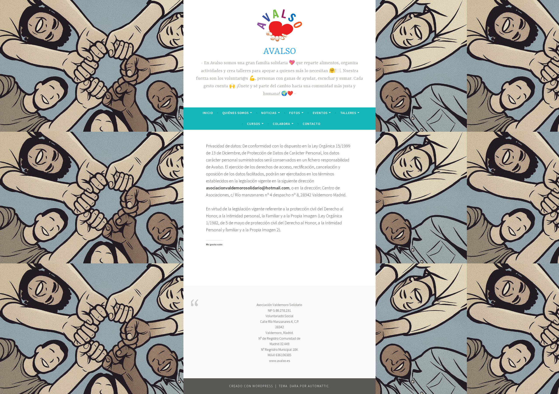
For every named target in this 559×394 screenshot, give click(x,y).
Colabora (281, 124)
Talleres (348, 113)
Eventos (320, 113)
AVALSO (279, 52)
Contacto (311, 124)
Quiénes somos (235, 113)
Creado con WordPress (251, 386)
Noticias (268, 113)
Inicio (208, 113)
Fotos (294, 113)
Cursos (253, 124)
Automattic (318, 386)
